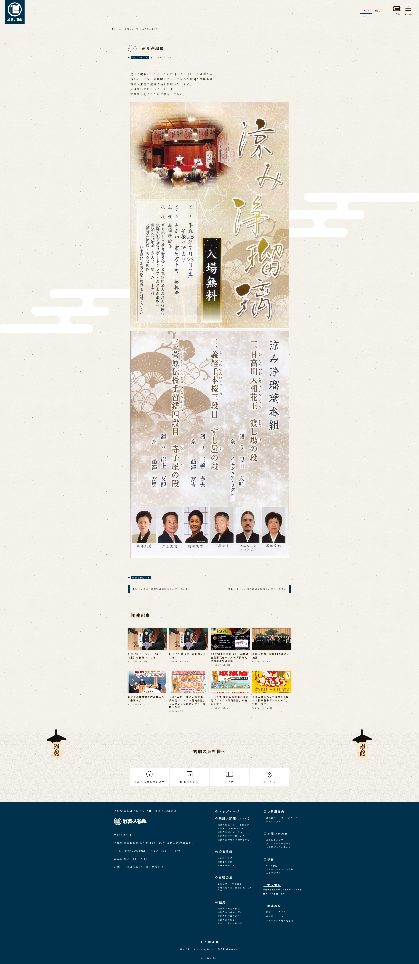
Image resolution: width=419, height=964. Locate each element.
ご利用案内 (276, 811)
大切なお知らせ (140, 57)
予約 (270, 859)
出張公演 (226, 877)
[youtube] (217, 942)
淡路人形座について (234, 818)
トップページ (229, 811)
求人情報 (274, 885)
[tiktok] (213, 942)
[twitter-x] (205, 942)
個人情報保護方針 (228, 949)
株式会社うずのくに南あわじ (197, 949)
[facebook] (201, 942)
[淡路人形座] (15, 12)
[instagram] (209, 942)
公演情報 (226, 852)
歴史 (222, 902)
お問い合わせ (277, 834)
